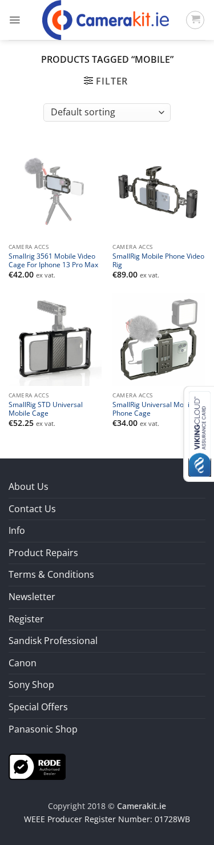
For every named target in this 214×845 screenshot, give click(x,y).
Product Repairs (43, 552)
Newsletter (32, 596)
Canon (23, 663)
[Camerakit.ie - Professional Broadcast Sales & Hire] (106, 20)
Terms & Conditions (51, 574)
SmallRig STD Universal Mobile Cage (46, 408)
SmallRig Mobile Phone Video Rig (158, 260)
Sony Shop (31, 684)
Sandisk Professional (53, 640)
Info (17, 530)
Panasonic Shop (43, 729)
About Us (29, 486)
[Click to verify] (37, 765)
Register (26, 619)
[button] (15, 20)
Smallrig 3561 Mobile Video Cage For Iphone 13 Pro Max (53, 260)
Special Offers (38, 707)
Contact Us (32, 508)
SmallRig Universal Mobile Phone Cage (153, 408)
